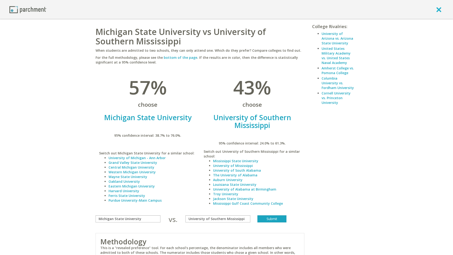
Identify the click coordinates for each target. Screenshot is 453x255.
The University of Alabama (235, 175)
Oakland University (124, 181)
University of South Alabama (237, 170)
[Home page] (28, 9)
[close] (439, 9)
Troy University (225, 194)
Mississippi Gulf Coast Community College (248, 203)
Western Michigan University (132, 172)
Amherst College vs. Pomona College (338, 70)
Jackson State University (233, 198)
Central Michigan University (131, 167)
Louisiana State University (234, 184)
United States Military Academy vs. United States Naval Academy (336, 55)
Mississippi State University (235, 161)
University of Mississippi (233, 165)
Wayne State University (128, 176)
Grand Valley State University (133, 162)
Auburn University (228, 180)
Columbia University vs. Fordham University (338, 83)
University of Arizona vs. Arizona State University (337, 38)
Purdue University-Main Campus (135, 200)
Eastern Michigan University (132, 186)
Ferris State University (127, 195)
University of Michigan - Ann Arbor (137, 158)
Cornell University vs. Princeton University (336, 98)
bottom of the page (180, 57)
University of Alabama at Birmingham (244, 189)
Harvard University (124, 191)
